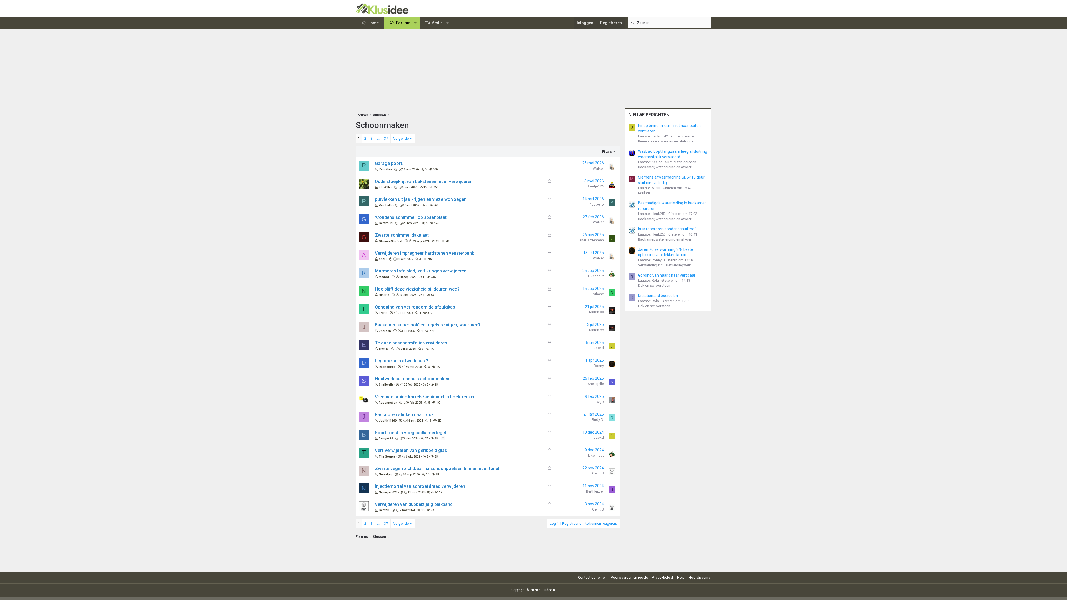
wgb (600, 401)
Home (373, 23)
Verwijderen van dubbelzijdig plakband (414, 504)
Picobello (386, 205)
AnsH (383, 259)
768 (435, 187)
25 (426, 438)
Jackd (599, 348)
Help (681, 577)
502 (435, 169)
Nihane (384, 295)
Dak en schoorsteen (654, 285)
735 (433, 277)
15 (425, 187)
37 (386, 138)
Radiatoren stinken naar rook (404, 414)
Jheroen (385, 331)
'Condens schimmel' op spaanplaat (411, 217)
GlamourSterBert (390, 241)
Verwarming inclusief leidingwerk (664, 265)
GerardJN (386, 223)
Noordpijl (385, 474)
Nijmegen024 (388, 492)
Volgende (401, 138)
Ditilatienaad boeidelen (658, 295)
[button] (415, 23)
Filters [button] (607, 151)
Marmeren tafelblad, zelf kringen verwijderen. (421, 271)
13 (423, 510)
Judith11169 (388, 420)
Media (437, 23)
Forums (403, 23)
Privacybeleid (662, 577)
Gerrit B (598, 473)
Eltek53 (384, 349)
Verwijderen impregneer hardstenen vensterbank (424, 253)
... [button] (378, 138)
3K (436, 438)
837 (433, 295)
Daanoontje (387, 367)
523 (436, 223)
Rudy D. (598, 420)
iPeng (383, 313)
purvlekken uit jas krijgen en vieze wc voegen (421, 199)
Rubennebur (388, 402)
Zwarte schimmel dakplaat (402, 235)
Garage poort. (389, 163)
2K (447, 241)
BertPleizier (595, 491)
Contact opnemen (592, 577)
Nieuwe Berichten (649, 115)
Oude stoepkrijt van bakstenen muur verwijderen (424, 181)
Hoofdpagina (699, 577)
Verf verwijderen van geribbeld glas (411, 450)
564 (435, 205)
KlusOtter (385, 187)
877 (429, 313)
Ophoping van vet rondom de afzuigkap (415, 307)
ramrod (384, 277)
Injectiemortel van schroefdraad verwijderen (420, 486)
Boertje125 (595, 186)
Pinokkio (385, 169)
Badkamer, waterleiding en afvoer (664, 167)
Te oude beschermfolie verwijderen (411, 343)
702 (429, 259)
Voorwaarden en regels (629, 577)
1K (432, 349)
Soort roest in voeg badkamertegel (410, 432)
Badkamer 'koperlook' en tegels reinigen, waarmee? (427, 325)
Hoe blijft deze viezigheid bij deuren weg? (417, 289)
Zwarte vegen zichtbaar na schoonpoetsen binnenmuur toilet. (437, 468)
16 (427, 474)
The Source (387, 456)
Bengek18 (386, 438)
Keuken (644, 193)
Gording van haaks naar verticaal (666, 275)
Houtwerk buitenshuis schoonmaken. (412, 378)
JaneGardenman (590, 240)
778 (431, 331)
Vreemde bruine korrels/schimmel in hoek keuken (425, 396)
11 (437, 241)
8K (436, 456)
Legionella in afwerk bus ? (401, 360)
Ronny (599, 366)
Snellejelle (386, 384)
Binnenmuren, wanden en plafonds (666, 141)
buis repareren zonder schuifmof (667, 229)
